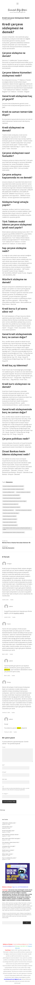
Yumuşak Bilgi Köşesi (17, 10)
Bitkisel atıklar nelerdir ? (7, 854)
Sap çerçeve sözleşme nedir (9, 522)
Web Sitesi (4, 779)
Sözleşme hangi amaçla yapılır (10, 525)
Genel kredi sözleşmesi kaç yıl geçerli (11, 498)
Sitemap (2, 810)
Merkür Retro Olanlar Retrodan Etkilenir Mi (16, 543)
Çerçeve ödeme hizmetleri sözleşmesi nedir (13, 489)
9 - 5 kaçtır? (5, 793)
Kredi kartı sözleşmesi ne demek (23, 510)
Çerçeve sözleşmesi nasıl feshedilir (11, 495)
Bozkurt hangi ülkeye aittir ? (8, 830)
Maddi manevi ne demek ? (8, 850)
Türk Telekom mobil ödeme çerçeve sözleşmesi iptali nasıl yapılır (16, 528)
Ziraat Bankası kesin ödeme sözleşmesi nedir (13, 532)
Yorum (3, 747)
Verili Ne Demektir (8, 548)
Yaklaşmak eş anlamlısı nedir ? (9, 823)
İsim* (3, 765)
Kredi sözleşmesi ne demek (9, 516)
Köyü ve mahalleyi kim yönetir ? (9, 858)
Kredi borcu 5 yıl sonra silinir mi (10, 504)
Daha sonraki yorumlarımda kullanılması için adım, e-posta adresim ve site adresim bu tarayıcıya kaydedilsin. (15, 789)
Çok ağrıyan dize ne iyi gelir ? (8, 846)
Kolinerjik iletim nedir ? (7, 827)
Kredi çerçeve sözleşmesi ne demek (11, 507)
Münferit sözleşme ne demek (9, 519)
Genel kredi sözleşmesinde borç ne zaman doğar (14, 501)
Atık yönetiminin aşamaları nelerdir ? (10, 834)
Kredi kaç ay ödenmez (8, 510)
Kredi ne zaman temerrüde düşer (10, 513)
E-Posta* (4, 772)
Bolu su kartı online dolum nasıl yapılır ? (11, 838)
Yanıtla (11, 599)
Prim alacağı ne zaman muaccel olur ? (10, 842)
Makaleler (9, 482)
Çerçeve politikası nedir (8, 492)
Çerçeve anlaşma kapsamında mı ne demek (13, 486)
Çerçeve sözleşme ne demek (23, 492)
